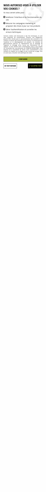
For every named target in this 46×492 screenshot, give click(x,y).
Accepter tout (36, 66)
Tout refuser (11, 66)
